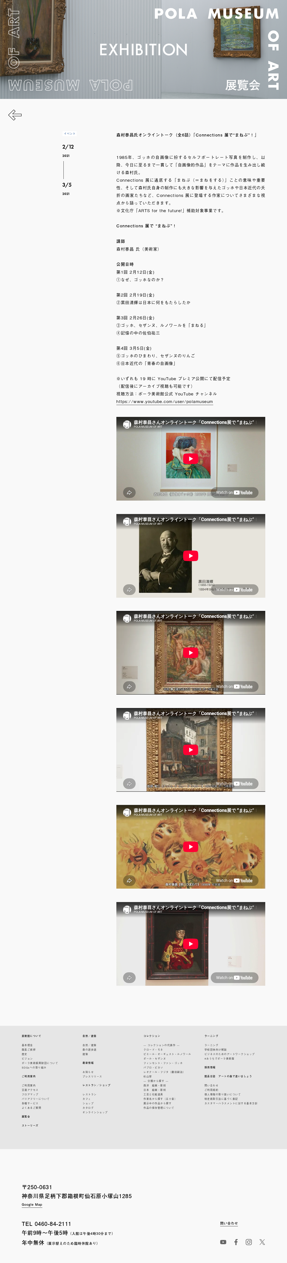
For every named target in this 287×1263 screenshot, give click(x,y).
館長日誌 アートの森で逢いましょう (228, 1076)
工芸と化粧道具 (153, 1094)
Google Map (32, 1204)
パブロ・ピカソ (153, 1067)
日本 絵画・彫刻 (155, 1090)
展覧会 (26, 1116)
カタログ (88, 1107)
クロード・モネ (153, 1049)
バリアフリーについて (36, 1099)
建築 (85, 1054)
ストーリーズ (30, 1125)
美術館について (31, 1036)
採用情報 (210, 1067)
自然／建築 (90, 1036)
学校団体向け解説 (215, 1049)
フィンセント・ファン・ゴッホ (163, 1063)
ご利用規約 (211, 1090)
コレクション (152, 1036)
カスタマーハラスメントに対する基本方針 (231, 1103)
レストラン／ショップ (97, 1085)
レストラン (90, 1094)
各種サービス (30, 1103)
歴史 (24, 1054)
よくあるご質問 (31, 1107)
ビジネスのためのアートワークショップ (229, 1054)
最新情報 (88, 1063)
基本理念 (27, 1045)
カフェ (87, 1099)
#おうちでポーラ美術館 (219, 1058)
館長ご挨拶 (29, 1049)
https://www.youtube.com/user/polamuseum (164, 401)
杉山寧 (148, 1076)
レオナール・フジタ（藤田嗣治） (165, 1072)
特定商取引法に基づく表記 (221, 1099)
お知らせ (88, 1072)
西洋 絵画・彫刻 (155, 1085)
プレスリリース (92, 1076)
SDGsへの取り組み (34, 1067)
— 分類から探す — (156, 1081)
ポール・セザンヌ (155, 1058)
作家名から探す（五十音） (160, 1099)
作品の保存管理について (159, 1107)
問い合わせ (211, 1085)
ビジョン (27, 1058)
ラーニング (211, 1036)
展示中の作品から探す (158, 1103)
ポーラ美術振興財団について (40, 1063)
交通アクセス (30, 1090)
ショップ (88, 1103)
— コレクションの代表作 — (162, 1045)
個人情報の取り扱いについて (222, 1094)
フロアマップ (30, 1094)
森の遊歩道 (90, 1049)
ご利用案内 (29, 1076)
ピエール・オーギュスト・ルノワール (167, 1054)
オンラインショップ (95, 1112)
